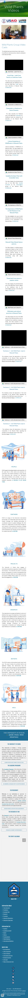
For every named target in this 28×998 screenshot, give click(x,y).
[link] (14, 66)
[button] (1, 2)
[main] (14, 8)
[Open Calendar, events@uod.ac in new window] (24, 840)
